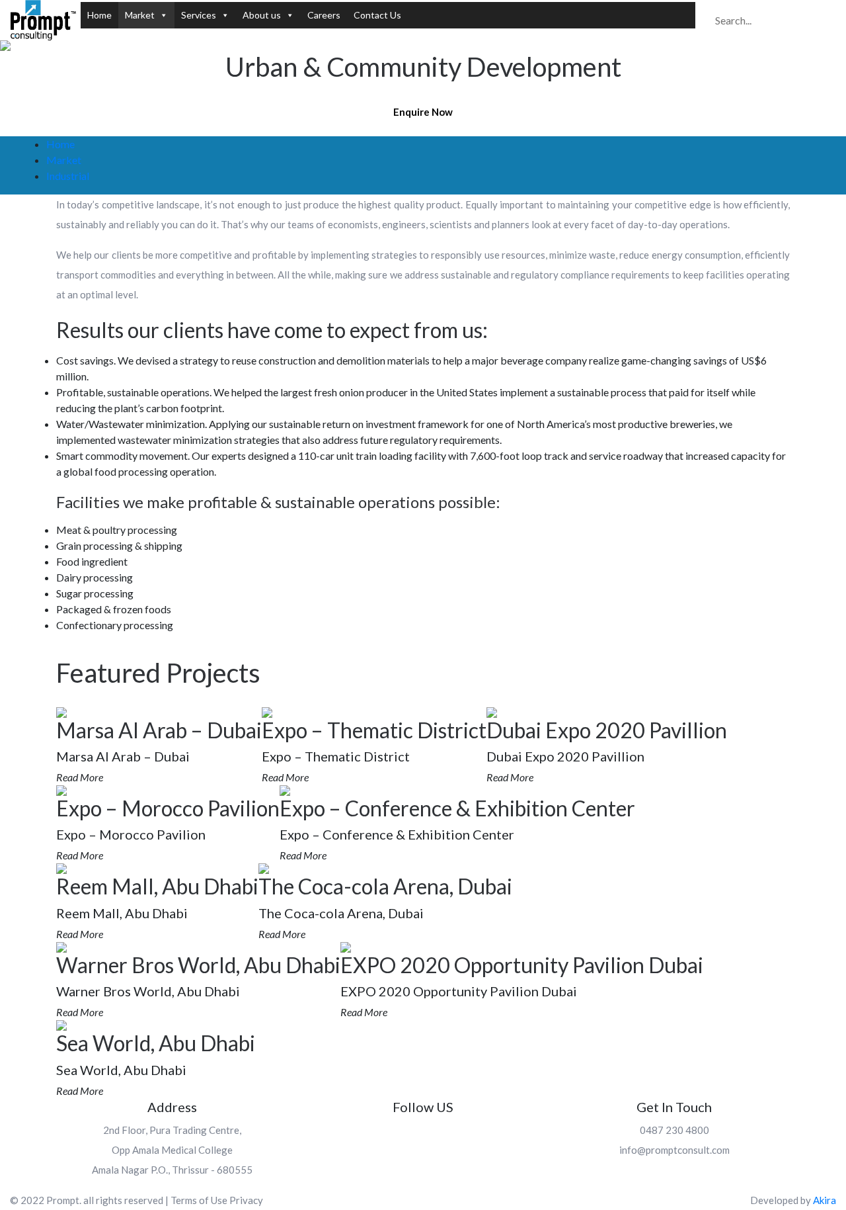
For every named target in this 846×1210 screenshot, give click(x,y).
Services (198, 15)
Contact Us (377, 15)
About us (262, 15)
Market (140, 15)
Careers (323, 15)
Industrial (67, 175)
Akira (824, 1200)
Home (99, 15)
